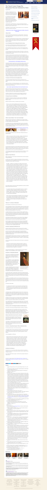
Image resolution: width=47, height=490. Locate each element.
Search (21, 488)
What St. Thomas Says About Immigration (35, 13)
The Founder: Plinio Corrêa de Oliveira (35, 20)
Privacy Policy (28, 488)
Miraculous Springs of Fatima (16, 486)
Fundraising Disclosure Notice (24, 488)
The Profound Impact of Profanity (23, 485)
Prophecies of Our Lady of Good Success (35, 11)
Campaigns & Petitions (31, 484)
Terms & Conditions (31, 488)
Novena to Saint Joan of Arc (34, 16)
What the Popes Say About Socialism (30, 483)
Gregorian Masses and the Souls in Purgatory (34, 18)
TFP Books (38, 485)
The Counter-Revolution (30, 480)
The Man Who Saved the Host (23, 486)
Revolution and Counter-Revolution (30, 481)
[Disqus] (17, 468)
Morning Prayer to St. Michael (34, 8)
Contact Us (20, 488)
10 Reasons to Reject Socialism (30, 482)
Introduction (10, 389)
